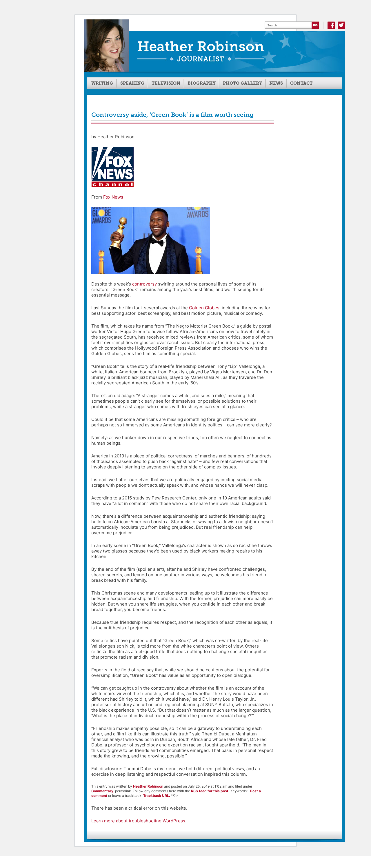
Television (166, 83)
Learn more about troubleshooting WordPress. (138, 821)
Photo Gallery (242, 83)
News (276, 83)
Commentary (102, 791)
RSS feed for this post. (210, 791)
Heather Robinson (148, 786)
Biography (202, 83)
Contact (301, 83)
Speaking (132, 83)
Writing (102, 83)
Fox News (113, 197)
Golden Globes (204, 307)
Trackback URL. (156, 795)
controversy (144, 284)
